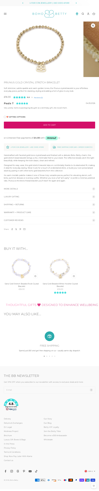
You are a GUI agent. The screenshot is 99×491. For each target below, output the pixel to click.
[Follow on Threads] (17, 471)
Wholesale (48, 440)
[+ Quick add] (35, 276)
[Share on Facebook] (12, 229)
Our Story (48, 419)
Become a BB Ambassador (55, 435)
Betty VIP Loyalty (51, 427)
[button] (49, 405)
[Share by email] (24, 229)
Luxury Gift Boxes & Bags (15, 440)
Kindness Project (11, 431)
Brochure (8, 435)
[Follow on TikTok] (36, 471)
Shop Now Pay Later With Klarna (18, 456)
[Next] (76, 3)
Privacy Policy (10, 448)
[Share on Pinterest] (20, 229)
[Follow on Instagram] (11, 471)
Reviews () (38, 98)
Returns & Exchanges (13, 423)
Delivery (7, 419)
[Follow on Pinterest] (24, 471)
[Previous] (22, 3)
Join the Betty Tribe (52, 431)
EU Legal (8, 427)
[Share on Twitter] (16, 229)
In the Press (9, 444)
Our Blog (47, 423)
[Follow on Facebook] (5, 471)
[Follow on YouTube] (30, 471)
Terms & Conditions (12, 452)
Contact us (8, 460)
